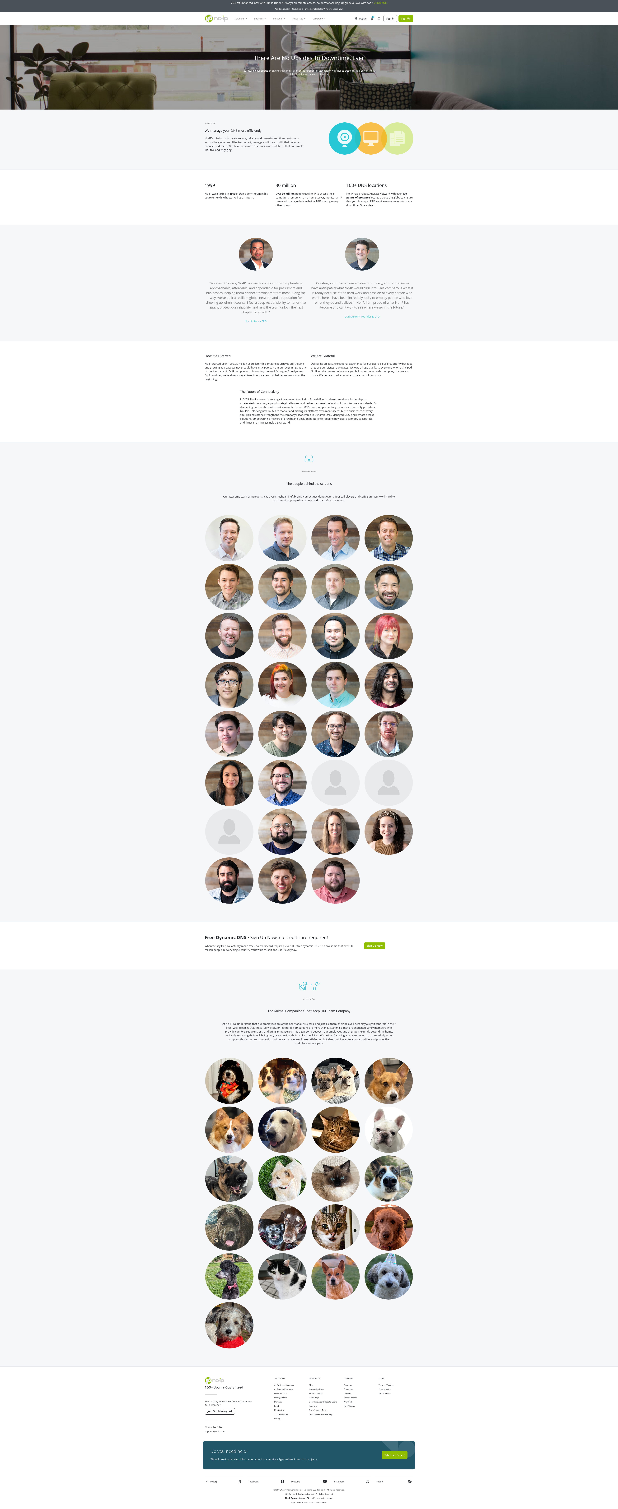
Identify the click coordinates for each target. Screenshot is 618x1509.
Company (318, 18)
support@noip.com (215, 1431)
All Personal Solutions (284, 1389)
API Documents (316, 1393)
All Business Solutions (284, 1385)
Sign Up (406, 18)
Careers (347, 1393)
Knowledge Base (316, 1389)
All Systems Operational (322, 1498)
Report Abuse (385, 1393)
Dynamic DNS (280, 1393)
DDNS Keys (314, 1397)
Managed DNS (280, 1397)
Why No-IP (348, 1401)
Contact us (348, 1389)
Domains (278, 1401)
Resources (297, 18)
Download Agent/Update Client (323, 1401)
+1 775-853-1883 (213, 1426)
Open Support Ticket (318, 1410)
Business (259, 18)
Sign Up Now (375, 945)
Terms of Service (386, 1385)
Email (276, 1406)
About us (348, 1385)
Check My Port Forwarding (320, 1414)
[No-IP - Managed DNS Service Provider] (218, 18)
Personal (277, 18)
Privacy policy (385, 1389)
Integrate (313, 1406)
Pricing (277, 1418)
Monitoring (279, 1410)
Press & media (350, 1397)
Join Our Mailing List (219, 1411)
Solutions (239, 18)
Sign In (390, 18)
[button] (372, 18)
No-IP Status (349, 1406)
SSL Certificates (281, 1414)
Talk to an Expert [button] (394, 1455)
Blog (311, 1385)
